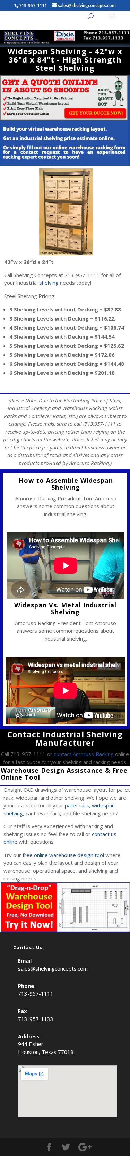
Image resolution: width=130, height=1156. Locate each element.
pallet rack (77, 805)
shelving (49, 282)
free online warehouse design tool (63, 854)
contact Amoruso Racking (84, 753)
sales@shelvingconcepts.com (53, 968)
